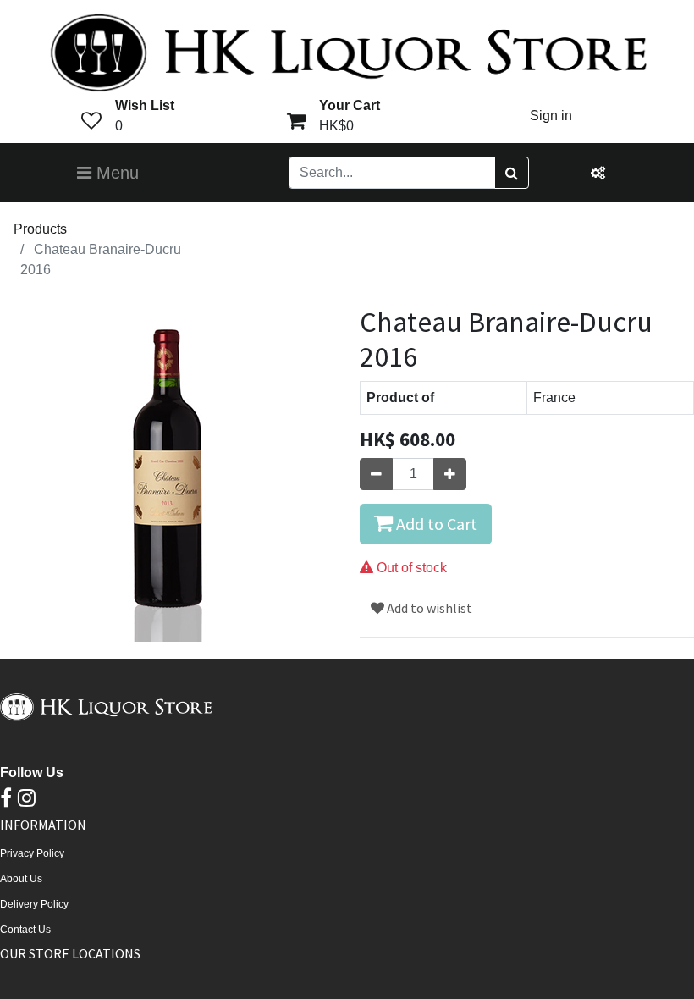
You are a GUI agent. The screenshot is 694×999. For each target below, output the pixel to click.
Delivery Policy (34, 904)
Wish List (144, 105)
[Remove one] (376, 474)
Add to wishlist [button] (428, 607)
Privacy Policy (32, 853)
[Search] (511, 173)
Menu (115, 172)
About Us (21, 879)
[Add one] (449, 474)
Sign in (551, 115)
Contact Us (25, 930)
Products (40, 229)
